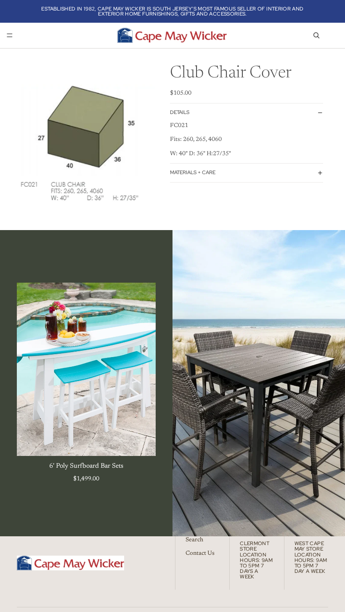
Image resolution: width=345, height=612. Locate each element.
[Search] (316, 35)
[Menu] (9, 35)
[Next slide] (143, 369)
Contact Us (200, 553)
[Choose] (142, 443)
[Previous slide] (29, 369)
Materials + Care (192, 172)
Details (179, 112)
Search (194, 540)
